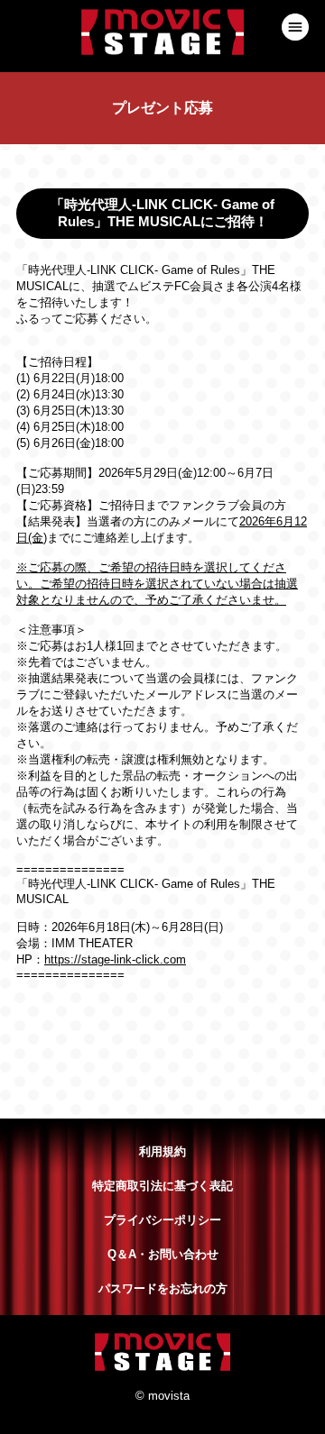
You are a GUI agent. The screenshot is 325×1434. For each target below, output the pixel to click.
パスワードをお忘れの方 (163, 1288)
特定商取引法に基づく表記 (162, 1185)
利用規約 (162, 1151)
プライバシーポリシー (162, 1220)
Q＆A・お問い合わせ (162, 1254)
